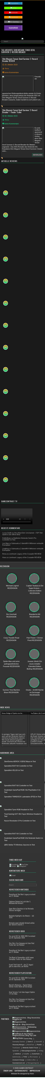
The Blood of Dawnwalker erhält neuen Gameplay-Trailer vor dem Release (21, 958)
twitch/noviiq (16, 1057)
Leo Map (5, 543)
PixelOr (39, 1044)
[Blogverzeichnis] (19, 1022)
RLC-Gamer (34, 1057)
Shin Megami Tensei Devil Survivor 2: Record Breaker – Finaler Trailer (19, 111)
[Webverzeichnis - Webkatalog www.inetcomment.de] (28, 1028)
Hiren (32, 1074)
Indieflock (18, 1054)
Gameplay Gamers (18, 1041)
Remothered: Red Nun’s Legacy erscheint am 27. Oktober (22, 895)
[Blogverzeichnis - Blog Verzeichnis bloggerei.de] (28, 1018)
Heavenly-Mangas (18, 1044)
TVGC (25, 1057)
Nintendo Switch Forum (30, 1047)
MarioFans (30, 1044)
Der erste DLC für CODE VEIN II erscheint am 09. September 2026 (22, 937)
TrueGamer (16, 1047)
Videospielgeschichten (28, 1051)
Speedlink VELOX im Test (13, 770)
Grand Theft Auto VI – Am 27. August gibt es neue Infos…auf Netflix (21, 965)
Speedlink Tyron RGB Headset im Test (18, 810)
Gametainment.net (18, 1063)
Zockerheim (36, 1054)
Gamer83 (39, 1041)
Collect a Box (31, 1060)
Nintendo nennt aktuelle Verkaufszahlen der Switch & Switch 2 (21, 924)
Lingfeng (5, 549)
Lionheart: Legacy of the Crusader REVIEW (25, 554)
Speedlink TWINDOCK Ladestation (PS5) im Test (22, 797)
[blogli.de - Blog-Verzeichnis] (23, 1024)
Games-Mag (28, 1038)
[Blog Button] (18, 1038)
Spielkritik (15, 1051)
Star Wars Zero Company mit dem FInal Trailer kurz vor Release (21, 944)
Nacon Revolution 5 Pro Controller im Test (19, 821)
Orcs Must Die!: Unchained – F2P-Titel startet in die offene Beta (22, 533)
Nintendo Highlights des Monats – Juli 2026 (21, 917)
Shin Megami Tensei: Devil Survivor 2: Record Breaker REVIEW (20, 60)
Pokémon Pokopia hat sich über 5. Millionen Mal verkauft (20, 902)
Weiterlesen (37, 155)
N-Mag (41, 1051)
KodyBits (26, 1054)
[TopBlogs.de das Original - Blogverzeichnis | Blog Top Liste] (28, 1034)
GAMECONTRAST (26, 1068)
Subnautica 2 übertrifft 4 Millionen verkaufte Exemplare (22, 544)
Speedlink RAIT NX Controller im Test (18, 766)
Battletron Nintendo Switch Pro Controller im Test (19, 539)
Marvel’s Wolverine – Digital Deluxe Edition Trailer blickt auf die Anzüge (20, 986)
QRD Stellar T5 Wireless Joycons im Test (19, 845)
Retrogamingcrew (33, 1063)
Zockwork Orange (18, 1060)
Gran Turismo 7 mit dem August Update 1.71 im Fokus (22, 993)
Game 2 (30, 1041)
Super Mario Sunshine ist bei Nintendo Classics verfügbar (21, 909)
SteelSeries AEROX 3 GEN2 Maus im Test (20, 761)
